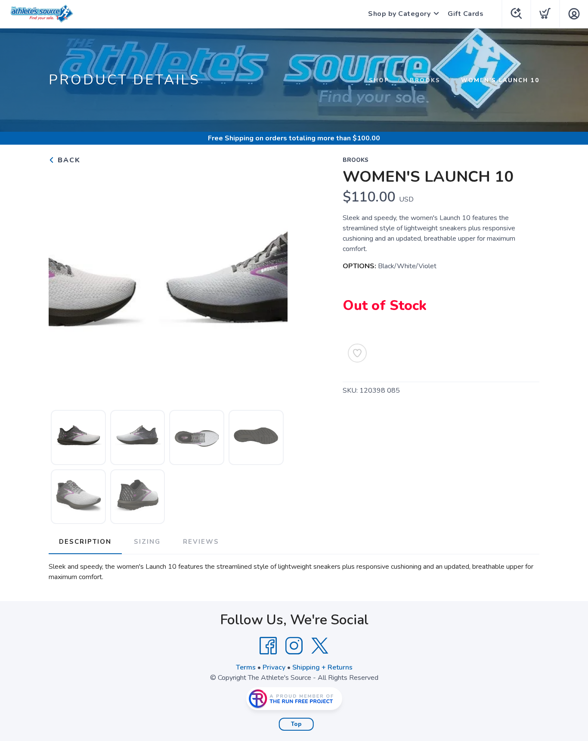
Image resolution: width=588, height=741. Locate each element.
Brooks (425, 80)
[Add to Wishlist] (357, 353)
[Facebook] (268, 646)
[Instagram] (294, 646)
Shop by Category (399, 14)
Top (296, 724)
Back (67, 160)
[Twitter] (320, 646)
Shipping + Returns (322, 667)
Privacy (274, 667)
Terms (246, 667)
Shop (379, 80)
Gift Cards (465, 14)
